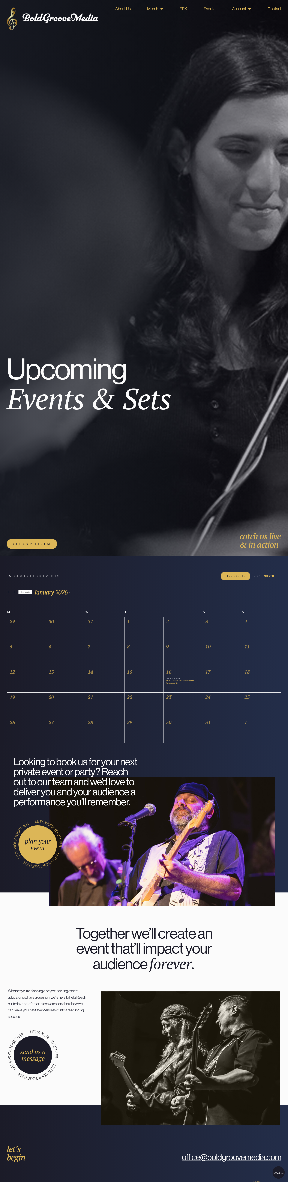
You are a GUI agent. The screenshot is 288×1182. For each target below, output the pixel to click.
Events (209, 9)
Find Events (235, 576)
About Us (122, 9)
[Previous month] (8, 592)
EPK (183, 9)
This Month (25, 592)
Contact (274, 9)
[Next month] (14, 592)
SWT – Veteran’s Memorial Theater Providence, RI (180, 681)
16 (168, 672)
